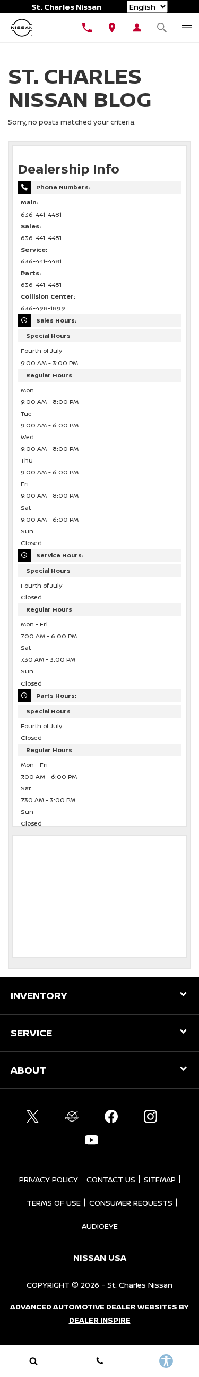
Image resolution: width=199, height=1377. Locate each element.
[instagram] (150, 1116)
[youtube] (91, 1139)
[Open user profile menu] (136, 27)
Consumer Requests (130, 1203)
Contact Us (110, 1179)
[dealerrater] (72, 1116)
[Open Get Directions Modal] (112, 27)
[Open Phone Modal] (87, 27)
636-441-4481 (41, 214)
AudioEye (100, 1226)
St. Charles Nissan (139, 1285)
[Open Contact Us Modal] (99, 1361)
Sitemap (160, 1179)
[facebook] (111, 1116)
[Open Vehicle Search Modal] (161, 27)
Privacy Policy (48, 1179)
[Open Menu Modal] (186, 27)
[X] (33, 1116)
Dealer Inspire (100, 1320)
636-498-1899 (43, 308)
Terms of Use (54, 1203)
